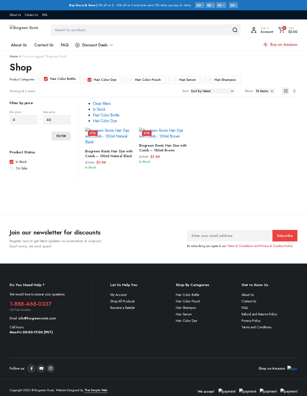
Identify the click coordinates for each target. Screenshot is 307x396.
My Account (118, 294)
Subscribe (285, 235)
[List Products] (293, 91)
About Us (15, 15)
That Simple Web (96, 390)
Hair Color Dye (105, 79)
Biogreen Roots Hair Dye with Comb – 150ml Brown (163, 148)
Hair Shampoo (225, 79)
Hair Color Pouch (148, 79)
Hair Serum (187, 79)
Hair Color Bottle (62, 78)
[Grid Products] (285, 91)
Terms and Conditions (256, 327)
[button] (287, 30)
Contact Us (31, 15)
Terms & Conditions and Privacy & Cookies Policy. (260, 246)
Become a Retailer (122, 307)
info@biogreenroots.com (37, 318)
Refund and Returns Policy (259, 314)
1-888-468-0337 (31, 304)
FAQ (44, 15)
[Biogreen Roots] (25, 30)
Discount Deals (94, 45)
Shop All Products (122, 301)
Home (14, 56)
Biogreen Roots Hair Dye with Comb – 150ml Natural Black (109, 154)
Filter (61, 136)
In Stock (99, 109)
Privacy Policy (251, 320)
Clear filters (102, 103)
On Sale (21, 168)
